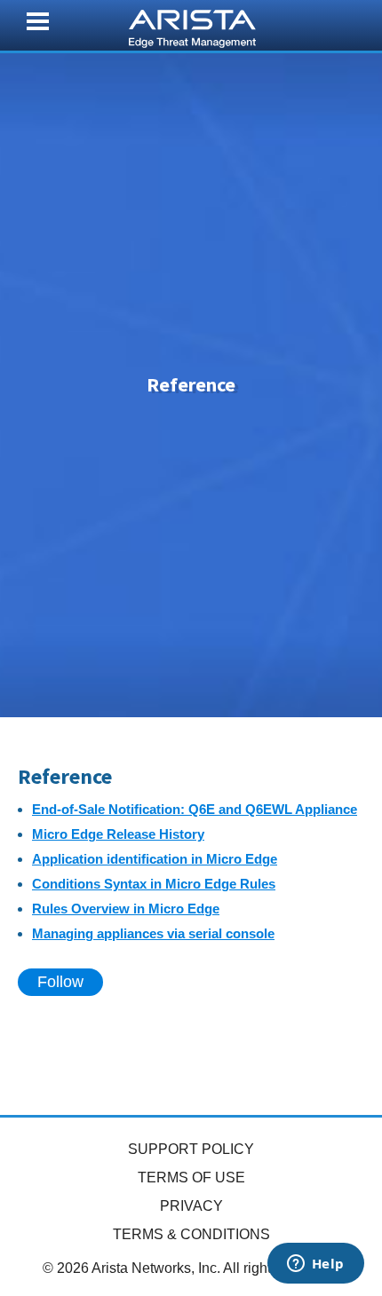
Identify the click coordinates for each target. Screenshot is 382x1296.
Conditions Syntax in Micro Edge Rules (153, 883)
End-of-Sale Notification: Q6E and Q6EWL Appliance (194, 809)
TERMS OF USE (191, 1177)
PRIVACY (191, 1205)
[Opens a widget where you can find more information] (315, 1265)
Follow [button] (60, 982)
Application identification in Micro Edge (154, 858)
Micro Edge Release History (118, 834)
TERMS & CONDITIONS (191, 1234)
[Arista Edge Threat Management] (192, 26)
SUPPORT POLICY (191, 1149)
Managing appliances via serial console (153, 933)
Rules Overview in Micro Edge (125, 908)
